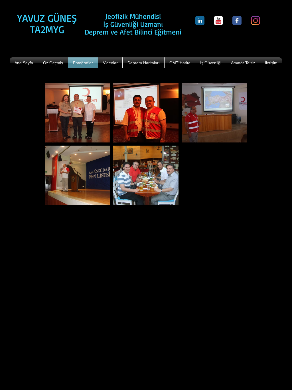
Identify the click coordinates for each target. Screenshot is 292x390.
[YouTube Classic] (218, 20)
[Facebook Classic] (237, 20)
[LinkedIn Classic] (199, 20)
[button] (77, 112)
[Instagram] (255, 20)
